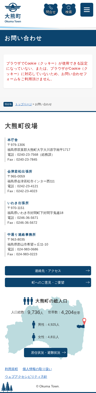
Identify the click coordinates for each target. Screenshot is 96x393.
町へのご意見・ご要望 (48, 282)
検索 (68, 12)
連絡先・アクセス (48, 271)
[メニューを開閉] (86, 10)
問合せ (51, 12)
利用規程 (11, 369)
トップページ (23, 104)
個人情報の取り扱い (37, 369)
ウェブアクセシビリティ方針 (26, 377)
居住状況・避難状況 (45, 352)
